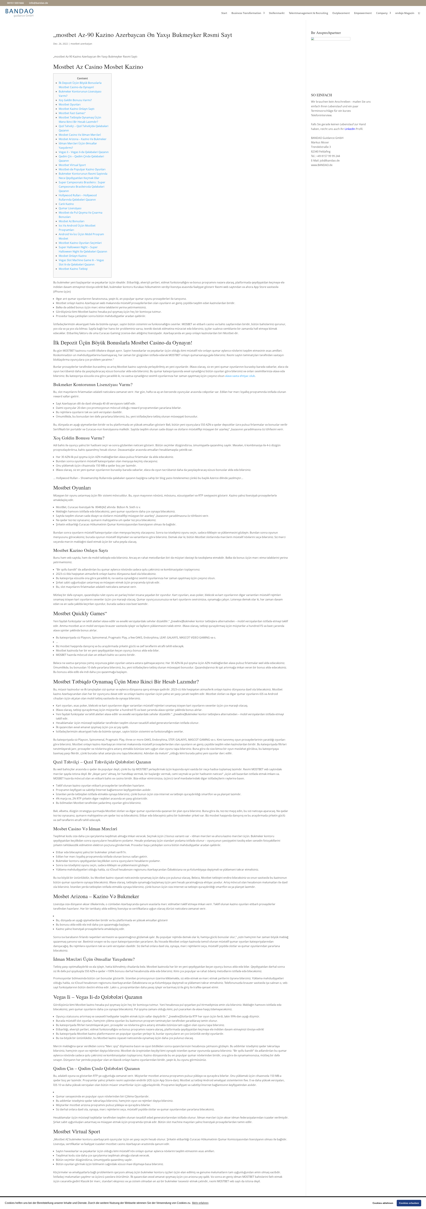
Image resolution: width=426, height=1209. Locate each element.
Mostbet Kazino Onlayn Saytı (76, 109)
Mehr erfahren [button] (200, 1203)
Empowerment (363, 13)
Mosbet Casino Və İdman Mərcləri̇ (80, 135)
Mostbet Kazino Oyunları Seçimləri (80, 243)
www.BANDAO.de (321, 165)
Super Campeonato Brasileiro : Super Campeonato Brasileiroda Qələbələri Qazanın (82, 186)
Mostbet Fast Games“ (72, 113)
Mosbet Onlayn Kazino (73, 256)
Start (224, 13)
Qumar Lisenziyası (70, 208)
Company (382, 13)
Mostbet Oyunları (70, 104)
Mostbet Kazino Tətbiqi (73, 269)
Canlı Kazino (66, 204)
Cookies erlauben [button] (409, 1203)
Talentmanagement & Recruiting (308, 13)
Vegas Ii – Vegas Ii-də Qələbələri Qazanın (84, 152)
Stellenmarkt (277, 13)
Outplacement (341, 13)
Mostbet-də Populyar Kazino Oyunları (82, 169)
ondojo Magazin (404, 13)
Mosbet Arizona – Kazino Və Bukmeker (82, 139)
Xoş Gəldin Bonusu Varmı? (75, 100)
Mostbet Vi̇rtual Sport (72, 165)
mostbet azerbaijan (81, 43)
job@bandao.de (330, 160)
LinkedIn (350, 129)
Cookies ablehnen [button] (383, 1203)
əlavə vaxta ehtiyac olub (240, 376)
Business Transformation (246, 13)
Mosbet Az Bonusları (71, 221)
